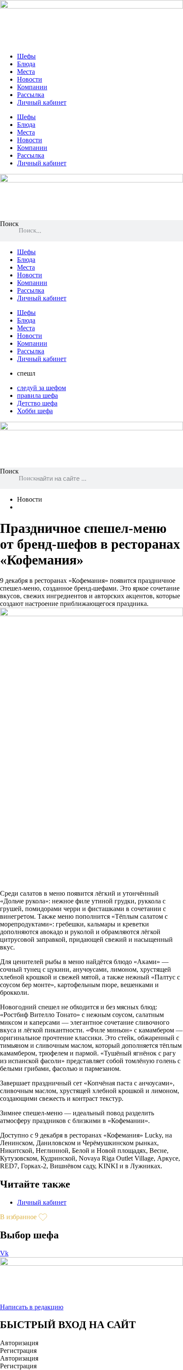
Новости (29, 79)
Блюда (26, 64)
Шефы (26, 56)
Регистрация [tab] (18, 1350)
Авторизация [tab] (19, 1342)
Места (26, 71)
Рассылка (30, 94)
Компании (32, 87)
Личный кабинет (41, 102)
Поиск (9, 223)
